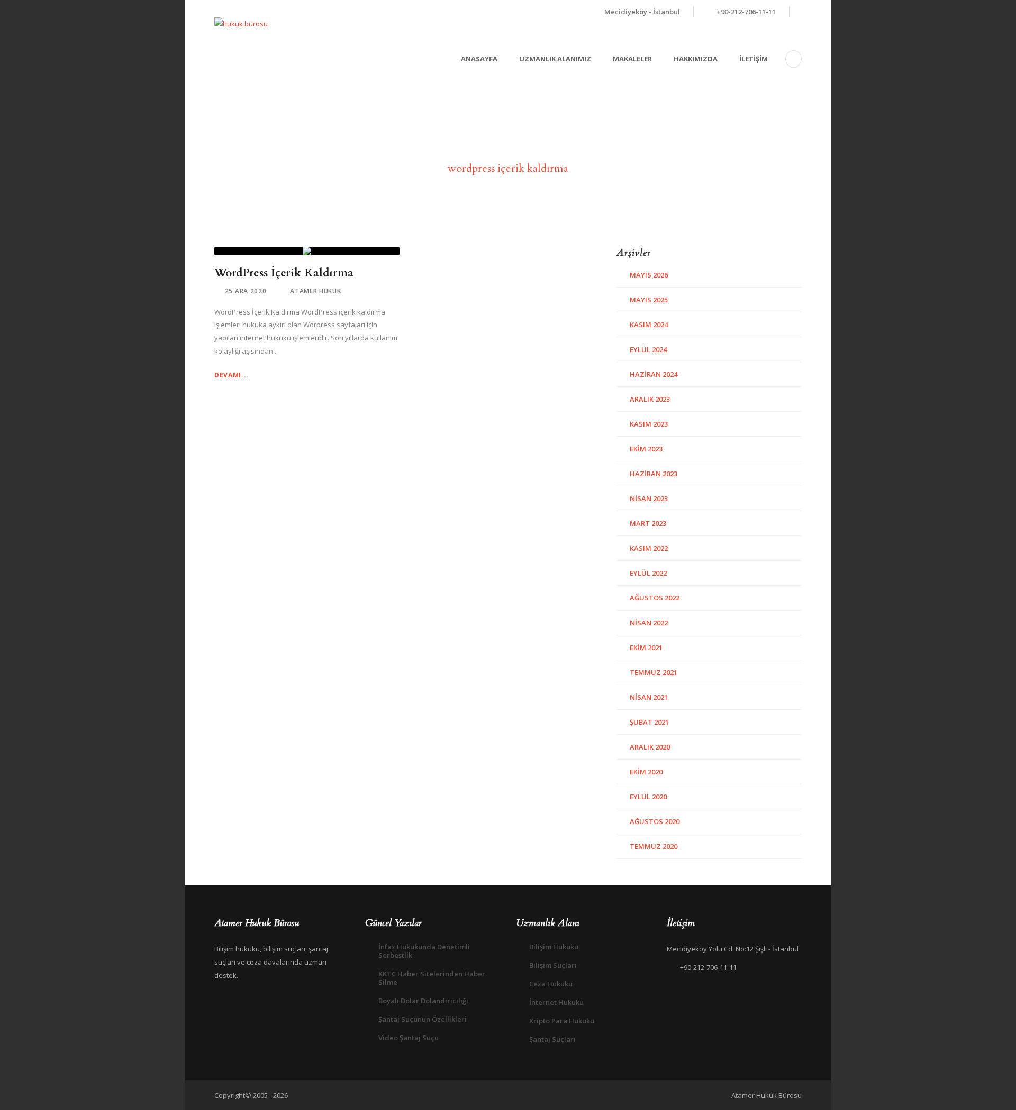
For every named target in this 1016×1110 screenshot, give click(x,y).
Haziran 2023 (653, 473)
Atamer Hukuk (315, 290)
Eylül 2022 (648, 573)
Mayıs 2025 (649, 299)
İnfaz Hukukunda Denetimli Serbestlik (424, 951)
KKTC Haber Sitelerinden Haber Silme (431, 978)
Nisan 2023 (649, 498)
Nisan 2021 (649, 697)
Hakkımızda (696, 58)
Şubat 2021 (649, 722)
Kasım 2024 (649, 324)
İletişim (753, 58)
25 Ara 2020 (246, 290)
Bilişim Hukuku (553, 946)
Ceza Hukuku (551, 983)
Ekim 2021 (646, 647)
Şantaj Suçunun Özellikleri (422, 1019)
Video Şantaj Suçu (408, 1037)
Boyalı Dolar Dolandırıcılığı (423, 1000)
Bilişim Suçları (553, 965)
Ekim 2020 (646, 771)
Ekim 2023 (646, 449)
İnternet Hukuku (556, 1002)
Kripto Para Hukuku (561, 1020)
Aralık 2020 (650, 747)
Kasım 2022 (649, 548)
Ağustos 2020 (654, 821)
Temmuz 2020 (653, 846)
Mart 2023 (648, 523)
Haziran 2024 (653, 374)
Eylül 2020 (648, 796)
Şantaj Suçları (552, 1039)
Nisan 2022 (649, 622)
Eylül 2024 (648, 349)
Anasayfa (479, 58)
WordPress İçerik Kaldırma (283, 273)
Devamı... (231, 375)
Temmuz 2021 (653, 672)
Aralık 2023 (650, 399)
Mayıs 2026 (649, 275)
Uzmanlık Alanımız (555, 58)
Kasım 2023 (649, 424)
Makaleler (632, 58)
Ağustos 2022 (654, 598)
